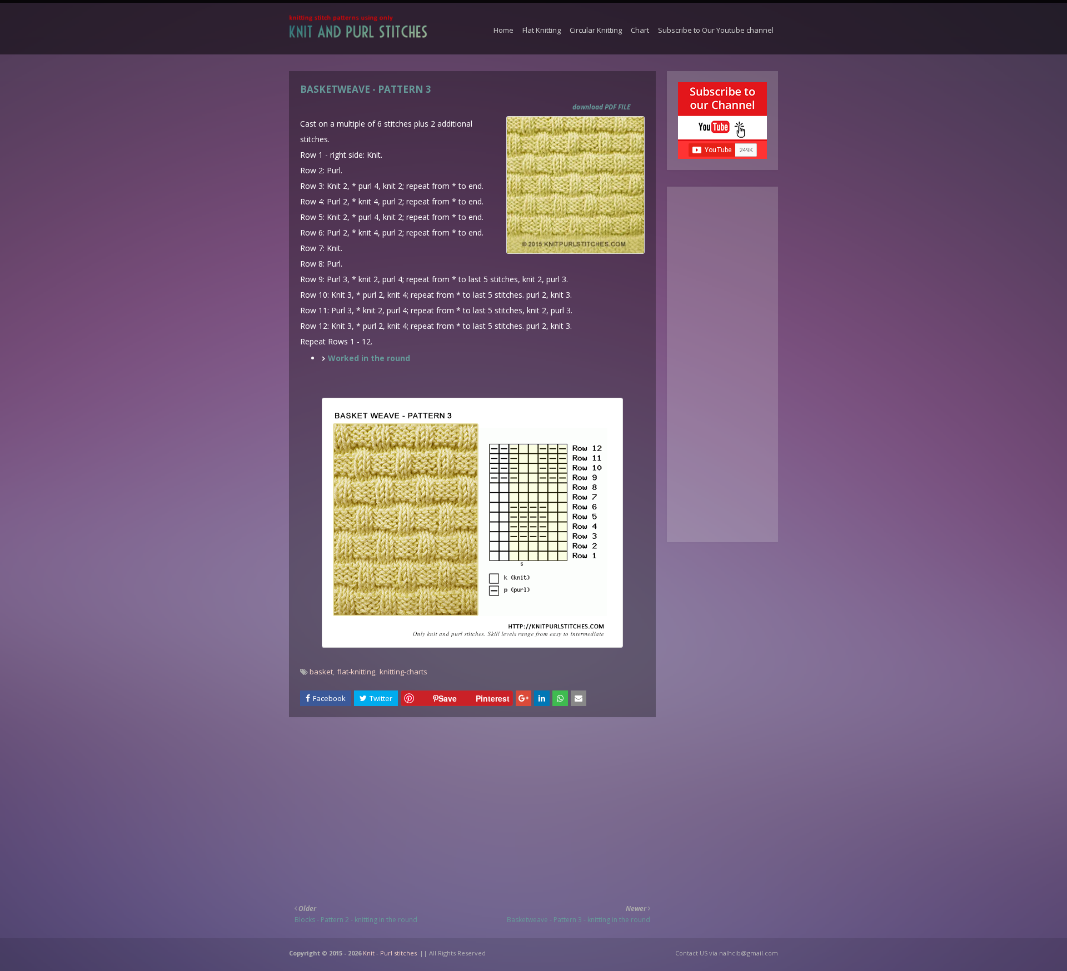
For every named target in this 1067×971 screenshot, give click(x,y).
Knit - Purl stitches (390, 953)
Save (447, 698)
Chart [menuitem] (640, 30)
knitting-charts (403, 672)
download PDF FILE (601, 107)
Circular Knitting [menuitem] (596, 30)
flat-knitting (356, 672)
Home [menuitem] (503, 30)
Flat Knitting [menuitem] (541, 30)
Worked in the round (369, 358)
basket (321, 672)
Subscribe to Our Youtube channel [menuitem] (716, 30)
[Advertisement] (472, 803)
